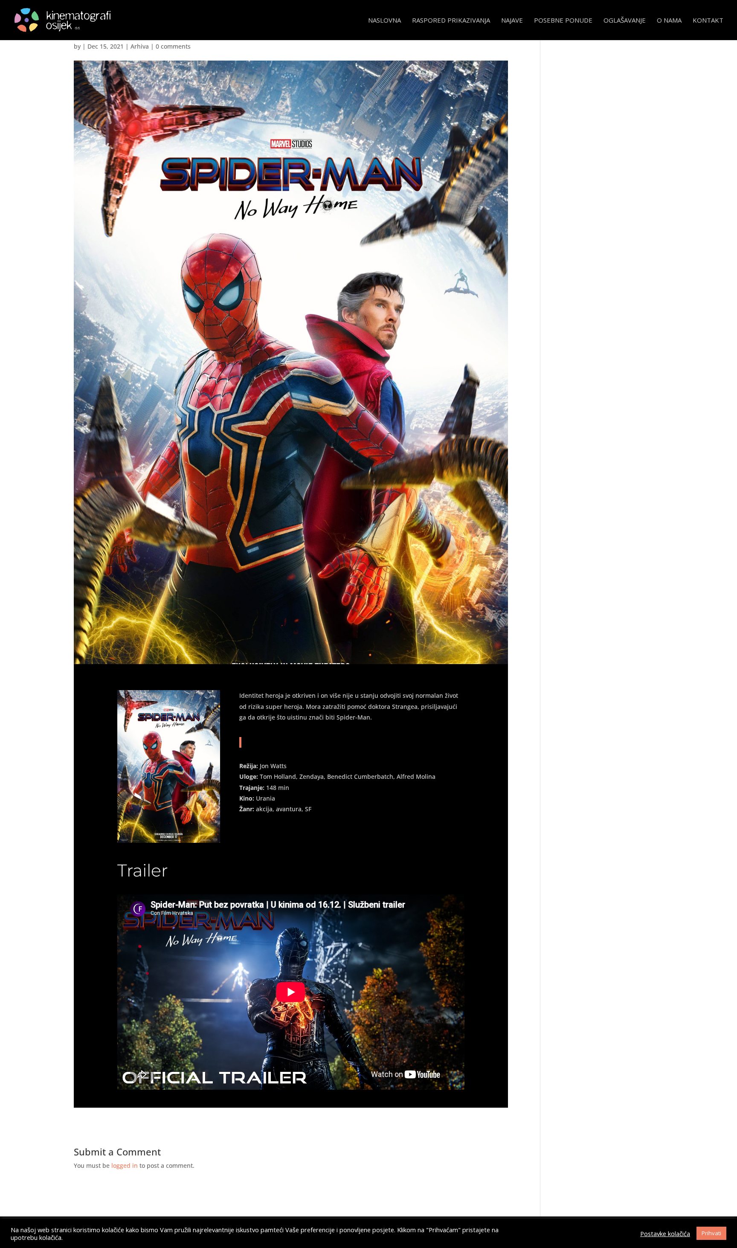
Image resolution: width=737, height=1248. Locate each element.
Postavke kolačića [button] (665, 1233)
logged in (124, 1165)
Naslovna (384, 20)
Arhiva (140, 46)
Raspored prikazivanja (451, 20)
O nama (669, 20)
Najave (512, 20)
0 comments (173, 46)
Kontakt (708, 20)
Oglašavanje (625, 20)
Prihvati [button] (711, 1233)
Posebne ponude (563, 20)
